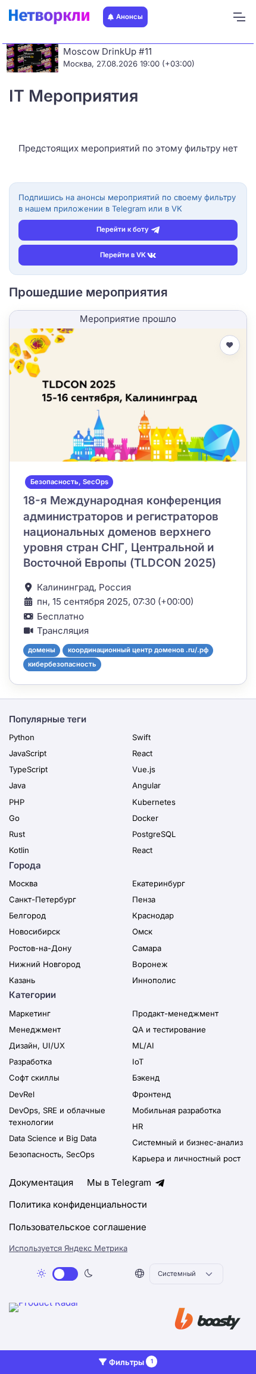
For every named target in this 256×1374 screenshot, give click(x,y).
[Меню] (238, 17)
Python (22, 737)
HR (137, 1126)
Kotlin (19, 850)
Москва (23, 883)
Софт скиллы (34, 1077)
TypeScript (28, 769)
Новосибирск (34, 931)
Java (17, 785)
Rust (17, 834)
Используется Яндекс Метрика (68, 1248)
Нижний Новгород (44, 964)
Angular (146, 785)
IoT (137, 1061)
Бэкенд (146, 1077)
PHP (16, 802)
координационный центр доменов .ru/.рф (138, 650)
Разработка (30, 1061)
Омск (142, 931)
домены (41, 650)
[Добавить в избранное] (230, 345)
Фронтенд (151, 1094)
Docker (145, 818)
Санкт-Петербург (42, 899)
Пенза (143, 899)
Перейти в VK (123, 255)
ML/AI (143, 1045)
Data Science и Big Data (52, 1138)
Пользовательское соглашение (77, 1227)
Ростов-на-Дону (40, 948)
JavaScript (27, 753)
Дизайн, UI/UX (37, 1045)
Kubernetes (154, 802)
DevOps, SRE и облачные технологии (57, 1116)
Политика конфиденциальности (78, 1204)
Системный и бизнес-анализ (187, 1142)
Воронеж (150, 964)
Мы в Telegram (120, 1182)
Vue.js (143, 769)
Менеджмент (35, 1029)
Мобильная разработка (176, 1110)
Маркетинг (30, 1013)
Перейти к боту (122, 229)
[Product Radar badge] (80, 1320)
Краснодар (153, 915)
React (142, 753)
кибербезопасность (62, 664)
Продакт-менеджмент (175, 1013)
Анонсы (129, 16)
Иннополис (154, 980)
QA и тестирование (169, 1029)
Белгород (27, 915)
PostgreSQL (154, 834)
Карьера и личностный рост (186, 1158)
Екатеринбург (158, 883)
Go (14, 818)
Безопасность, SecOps (69, 482)
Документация (41, 1182)
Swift (141, 737)
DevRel (22, 1094)
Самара (146, 948)
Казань (22, 980)
